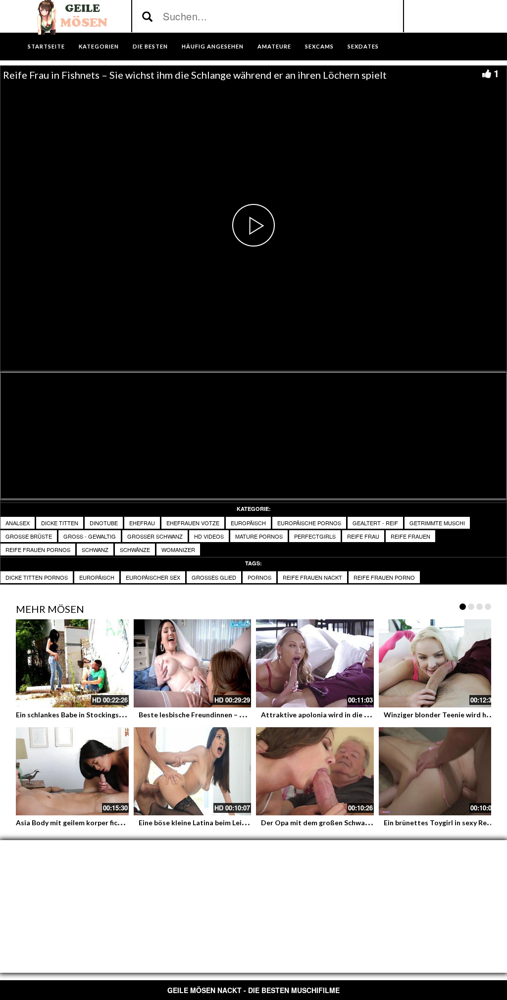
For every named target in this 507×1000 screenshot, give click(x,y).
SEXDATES (363, 46)
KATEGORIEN (99, 46)
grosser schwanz (155, 536)
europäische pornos (309, 523)
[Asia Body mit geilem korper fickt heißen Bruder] (70, 771)
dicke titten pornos (36, 577)
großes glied (214, 577)
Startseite (46, 46)
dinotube (104, 523)
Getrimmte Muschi (437, 523)
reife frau (363, 536)
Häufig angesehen (213, 46)
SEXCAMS (319, 46)
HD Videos (209, 536)
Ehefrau (142, 523)
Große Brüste (28, 536)
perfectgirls (315, 536)
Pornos (259, 577)
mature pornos (259, 536)
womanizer (178, 549)
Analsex (17, 523)
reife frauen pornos (37, 549)
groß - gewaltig (89, 536)
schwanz (95, 549)
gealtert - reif (375, 523)
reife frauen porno (384, 577)
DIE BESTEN (150, 46)
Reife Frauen (410, 536)
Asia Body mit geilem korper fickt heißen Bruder (94, 822)
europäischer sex (153, 577)
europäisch (96, 577)
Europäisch (248, 523)
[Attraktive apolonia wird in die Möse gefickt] (315, 663)
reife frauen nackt (312, 577)
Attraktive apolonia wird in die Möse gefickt (333, 714)
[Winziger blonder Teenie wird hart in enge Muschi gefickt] (438, 663)
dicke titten (59, 523)
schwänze (135, 549)
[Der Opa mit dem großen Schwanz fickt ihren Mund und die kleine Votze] (315, 771)
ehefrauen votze (192, 523)
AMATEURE (274, 46)
